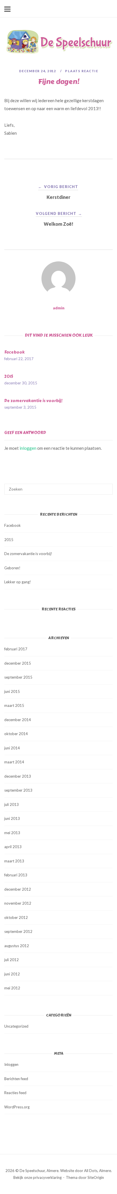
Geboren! (12, 568)
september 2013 (18, 790)
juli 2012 (11, 959)
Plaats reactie (81, 71)
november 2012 (17, 903)
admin (58, 307)
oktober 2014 (16, 733)
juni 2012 (12, 974)
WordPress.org (17, 1107)
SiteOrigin (95, 1177)
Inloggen (11, 1064)
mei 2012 (12, 988)
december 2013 (17, 776)
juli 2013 (11, 804)
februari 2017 (15, 649)
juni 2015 (12, 691)
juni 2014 (12, 748)
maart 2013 (14, 861)
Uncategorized (16, 1026)
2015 (8, 539)
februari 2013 (15, 875)
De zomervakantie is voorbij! (28, 553)
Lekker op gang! (17, 582)
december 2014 (17, 719)
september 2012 (18, 931)
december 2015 (17, 663)
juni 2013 (12, 818)
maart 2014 (14, 762)
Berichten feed (16, 1078)
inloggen (28, 448)
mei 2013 (12, 832)
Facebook (12, 525)
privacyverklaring (47, 1177)
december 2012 (17, 889)
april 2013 (13, 846)
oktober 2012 (16, 917)
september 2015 (18, 677)
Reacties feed (15, 1092)
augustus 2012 (16, 945)
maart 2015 (14, 705)
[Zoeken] (106, 487)
